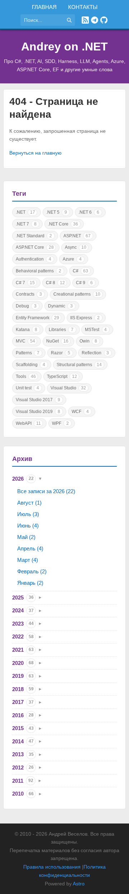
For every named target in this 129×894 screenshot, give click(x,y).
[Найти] (69, 20)
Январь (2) (30, 583)
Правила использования (52, 867)
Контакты (82, 7)
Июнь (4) (28, 526)
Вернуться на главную (35, 153)
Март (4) (27, 560)
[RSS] (85, 20)
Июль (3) (28, 514)
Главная (44, 7)
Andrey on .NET (64, 46)
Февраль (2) (32, 571)
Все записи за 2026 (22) (46, 491)
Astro (79, 883)
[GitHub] (104, 20)
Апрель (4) (30, 548)
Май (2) (26, 537)
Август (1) (29, 503)
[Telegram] (94, 20)
